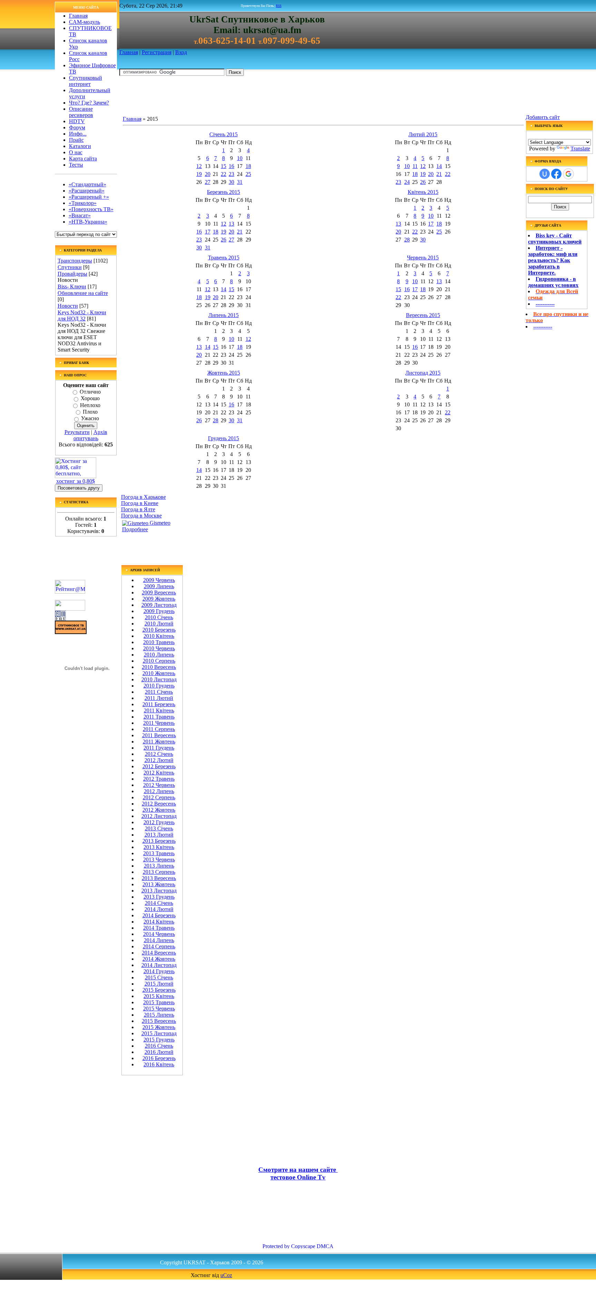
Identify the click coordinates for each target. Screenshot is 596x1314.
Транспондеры (75, 261)
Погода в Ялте (138, 509)
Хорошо (90, 399)
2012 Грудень (159, 822)
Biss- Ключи (72, 286)
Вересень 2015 (423, 315)
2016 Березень (159, 1058)
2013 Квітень (158, 847)
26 (423, 182)
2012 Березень (159, 766)
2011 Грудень (158, 748)
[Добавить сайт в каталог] (60, 619)
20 (207, 174)
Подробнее (135, 529)
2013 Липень (159, 866)
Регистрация (156, 52)
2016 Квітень (158, 1064)
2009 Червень (159, 580)
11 (415, 166)
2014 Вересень (159, 953)
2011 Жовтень (159, 741)
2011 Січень (159, 692)
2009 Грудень (159, 611)
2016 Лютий (159, 1052)
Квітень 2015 (423, 192)
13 (231, 224)
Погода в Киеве (139, 503)
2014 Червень (159, 934)
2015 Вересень (159, 1021)
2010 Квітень (158, 636)
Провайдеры (72, 274)
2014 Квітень (158, 922)
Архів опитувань (90, 435)
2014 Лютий (159, 909)
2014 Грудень (159, 971)
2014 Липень (159, 940)
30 (231, 182)
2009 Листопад (159, 605)
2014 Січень (159, 903)
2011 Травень (159, 717)
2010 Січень (159, 617)
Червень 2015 (423, 257)
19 (199, 174)
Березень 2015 (223, 192)
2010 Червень (159, 648)
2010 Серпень (159, 661)
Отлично (90, 392)
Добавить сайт (543, 117)
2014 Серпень (159, 946)
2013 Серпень (159, 872)
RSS (278, 6)
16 (231, 166)
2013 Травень (159, 853)
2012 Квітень (158, 772)
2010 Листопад (159, 679)
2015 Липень (159, 1015)
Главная (128, 52)
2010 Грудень (159, 686)
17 (207, 232)
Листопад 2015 (422, 373)
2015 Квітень (158, 996)
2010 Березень (159, 630)
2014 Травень (159, 928)
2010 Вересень (159, 667)
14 (439, 166)
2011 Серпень (159, 729)
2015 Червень (159, 1008)
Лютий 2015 (422, 134)
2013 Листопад (159, 890)
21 (439, 174)
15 (223, 166)
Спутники (70, 267)
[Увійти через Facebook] (556, 174)
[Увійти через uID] (544, 174)
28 (407, 240)
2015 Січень (159, 977)
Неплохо (90, 405)
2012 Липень (159, 791)
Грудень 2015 (223, 438)
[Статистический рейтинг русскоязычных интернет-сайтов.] (70, 609)
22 (223, 174)
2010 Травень (159, 642)
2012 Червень (159, 785)
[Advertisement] (244, 96)
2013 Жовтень (158, 884)
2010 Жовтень (158, 673)
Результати (77, 432)
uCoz (226, 1275)
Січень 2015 (223, 134)
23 (231, 174)
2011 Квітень (159, 710)
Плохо (90, 412)
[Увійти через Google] (568, 173)
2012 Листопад (159, 816)
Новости (68, 306)
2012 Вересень (159, 804)
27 (207, 182)
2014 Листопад (159, 965)
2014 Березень (159, 915)
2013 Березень (159, 841)
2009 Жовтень (158, 599)
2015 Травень (159, 1002)
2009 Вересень (159, 592)
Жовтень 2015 (223, 373)
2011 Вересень (159, 735)
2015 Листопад (159, 1033)
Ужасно (90, 419)
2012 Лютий (159, 760)
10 (239, 158)
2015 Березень (159, 990)
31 (239, 182)
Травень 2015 (223, 257)
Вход (181, 52)
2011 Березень (158, 704)
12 (199, 166)
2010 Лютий (159, 623)
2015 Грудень (159, 1040)
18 (248, 166)
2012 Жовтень (158, 810)
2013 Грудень (159, 897)
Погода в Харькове (143, 497)
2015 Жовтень (158, 1027)
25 (248, 174)
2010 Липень (159, 655)
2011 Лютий (159, 698)
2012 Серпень (159, 797)
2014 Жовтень (158, 959)
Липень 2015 (223, 315)
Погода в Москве (141, 515)
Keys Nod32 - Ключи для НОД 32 (82, 315)
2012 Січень (159, 754)
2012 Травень (159, 779)
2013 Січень (159, 828)
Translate (580, 148)
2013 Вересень (159, 878)
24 (407, 182)
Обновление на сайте (83, 293)
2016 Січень (159, 1046)
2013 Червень (159, 859)
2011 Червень (159, 723)
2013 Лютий (159, 835)
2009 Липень (159, 586)
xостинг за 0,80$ (75, 481)
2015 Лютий (159, 984)
